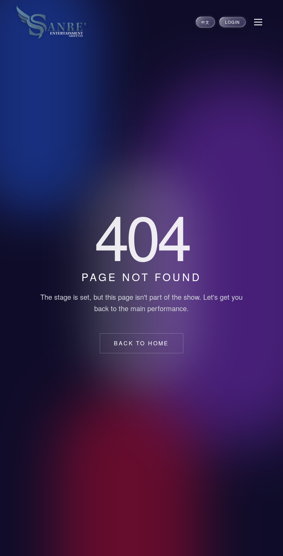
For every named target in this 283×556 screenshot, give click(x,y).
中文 (205, 22)
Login (232, 22)
